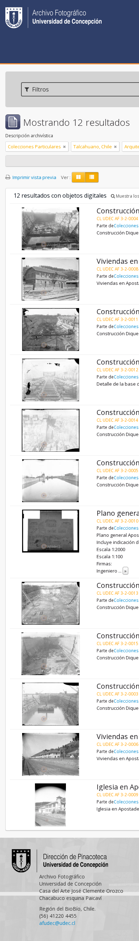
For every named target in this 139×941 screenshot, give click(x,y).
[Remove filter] (64, 146)
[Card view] (78, 177)
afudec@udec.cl (57, 923)
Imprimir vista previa (33, 177)
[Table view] (92, 177)
